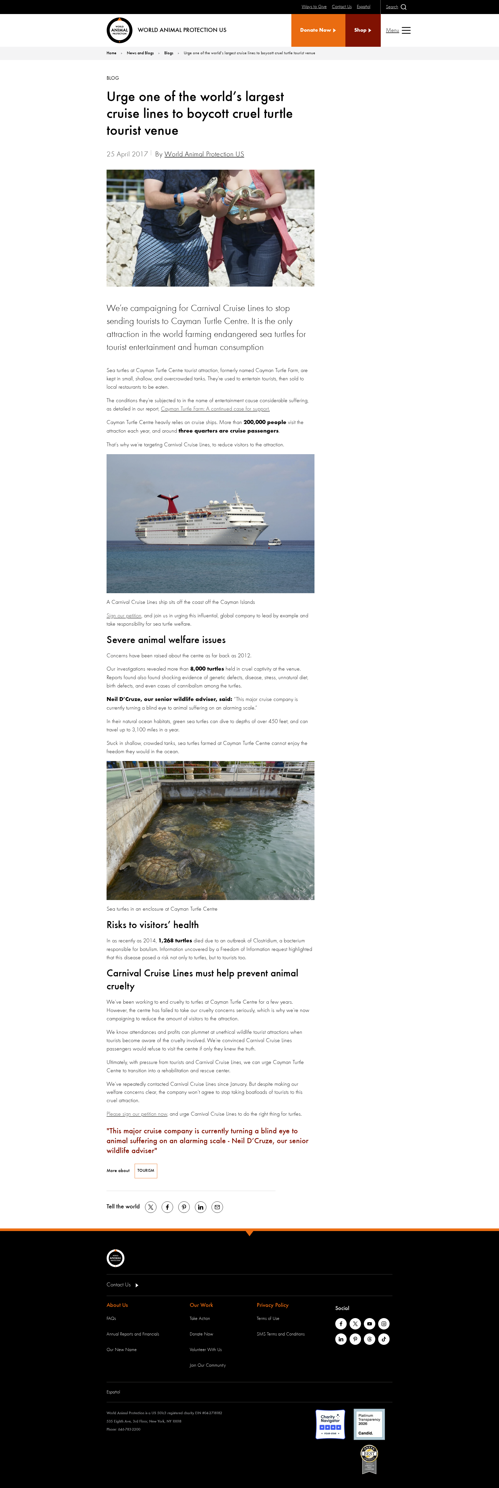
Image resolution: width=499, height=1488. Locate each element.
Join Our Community (208, 1365)
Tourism (145, 1171)
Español (113, 1392)
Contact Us (119, 1285)
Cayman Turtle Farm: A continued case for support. (215, 409)
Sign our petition (124, 616)
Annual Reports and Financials (133, 1334)
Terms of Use (268, 1318)
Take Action (200, 1318)
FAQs (111, 1318)
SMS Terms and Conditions (281, 1334)
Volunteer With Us (206, 1349)
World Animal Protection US (204, 154)
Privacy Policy (273, 1305)
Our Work (201, 1305)
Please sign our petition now (137, 1114)
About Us (117, 1305)
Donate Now (201, 1334)
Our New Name (122, 1349)
